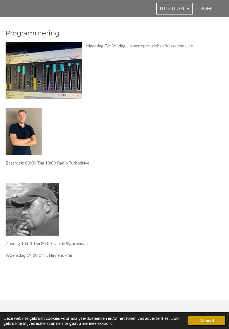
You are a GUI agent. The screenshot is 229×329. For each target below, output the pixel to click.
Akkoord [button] (206, 320)
